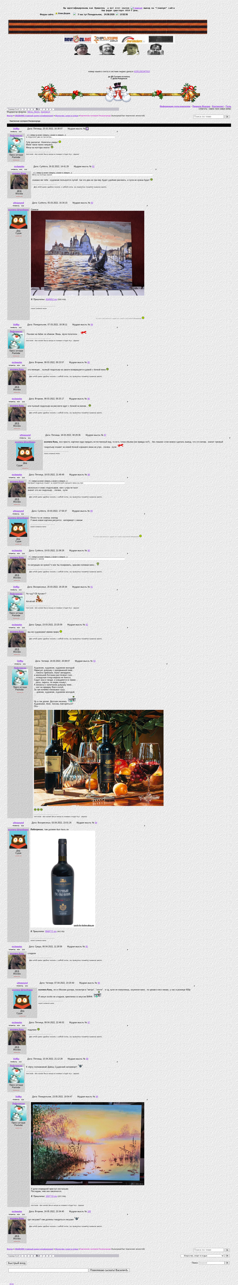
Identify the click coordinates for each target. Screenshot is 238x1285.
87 (105, 435)
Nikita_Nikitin (33, 112)
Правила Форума (201, 106)
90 (89, 550)
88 (89, 474)
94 (96, 822)
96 (99, 983)
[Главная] (136, 8)
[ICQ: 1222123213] (22, 206)
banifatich (45, 112)
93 (94, 661)
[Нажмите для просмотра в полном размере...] (87, 295)
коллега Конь (19, 173)
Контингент (218, 106)
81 (87, 128)
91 (92, 587)
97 (89, 1022)
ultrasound (18, 203)
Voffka (16, 128)
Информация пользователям (175, 106)
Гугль (228, 106)
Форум (10, 116)
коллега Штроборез (18, 210)
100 (89, 1211)
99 (97, 1096)
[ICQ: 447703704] (20, 131)
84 (92, 324)
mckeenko (19, 166)
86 (88, 398)
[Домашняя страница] (21, 169)
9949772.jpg (51, 931)
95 (86, 946)
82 (93, 166)
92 (87, 624)
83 (92, 203)
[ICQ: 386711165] (25, 169)
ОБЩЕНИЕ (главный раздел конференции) (34, 116)
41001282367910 (142, 71)
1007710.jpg (51, 1196)
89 (91, 511)
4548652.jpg (51, 299)
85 (88, 362)
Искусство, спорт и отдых (66, 116)
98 (87, 1059)
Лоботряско (16, 135)
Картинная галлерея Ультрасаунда (95, 116)
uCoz (12, 1284)
